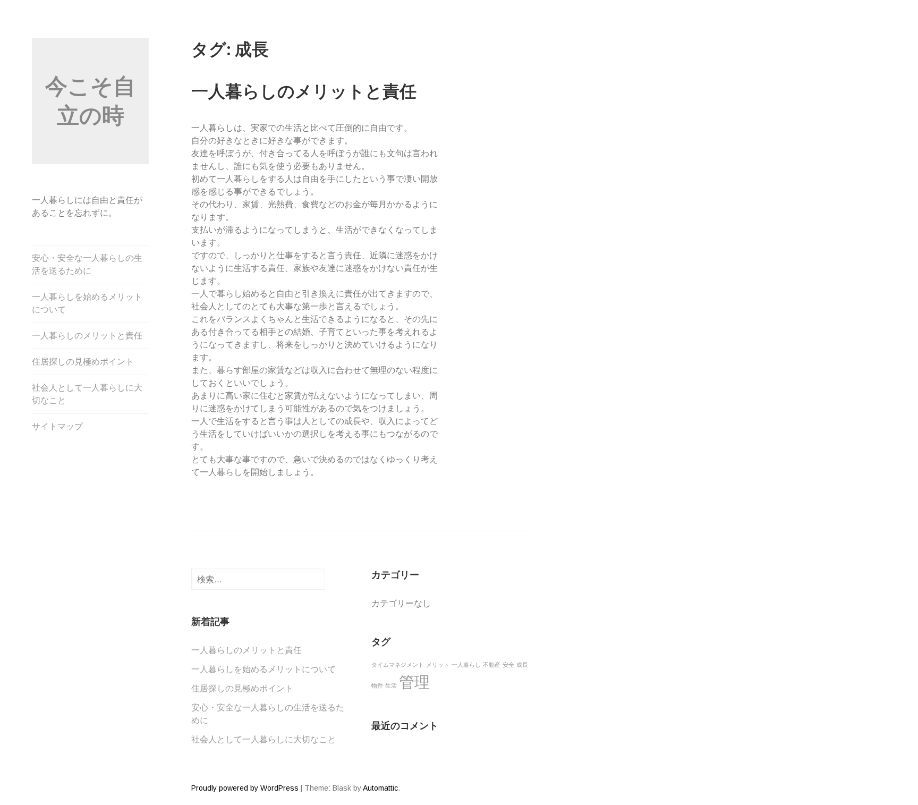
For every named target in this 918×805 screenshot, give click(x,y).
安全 (508, 665)
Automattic (380, 788)
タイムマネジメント (397, 665)
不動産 (491, 665)
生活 (391, 685)
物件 (377, 685)
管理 (414, 682)
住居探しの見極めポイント (83, 361)
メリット (437, 665)
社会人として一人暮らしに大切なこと (87, 394)
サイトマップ (57, 426)
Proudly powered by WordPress (245, 788)
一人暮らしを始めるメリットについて (87, 303)
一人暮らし (466, 665)
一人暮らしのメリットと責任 (87, 335)
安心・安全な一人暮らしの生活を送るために (87, 264)
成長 (522, 665)
